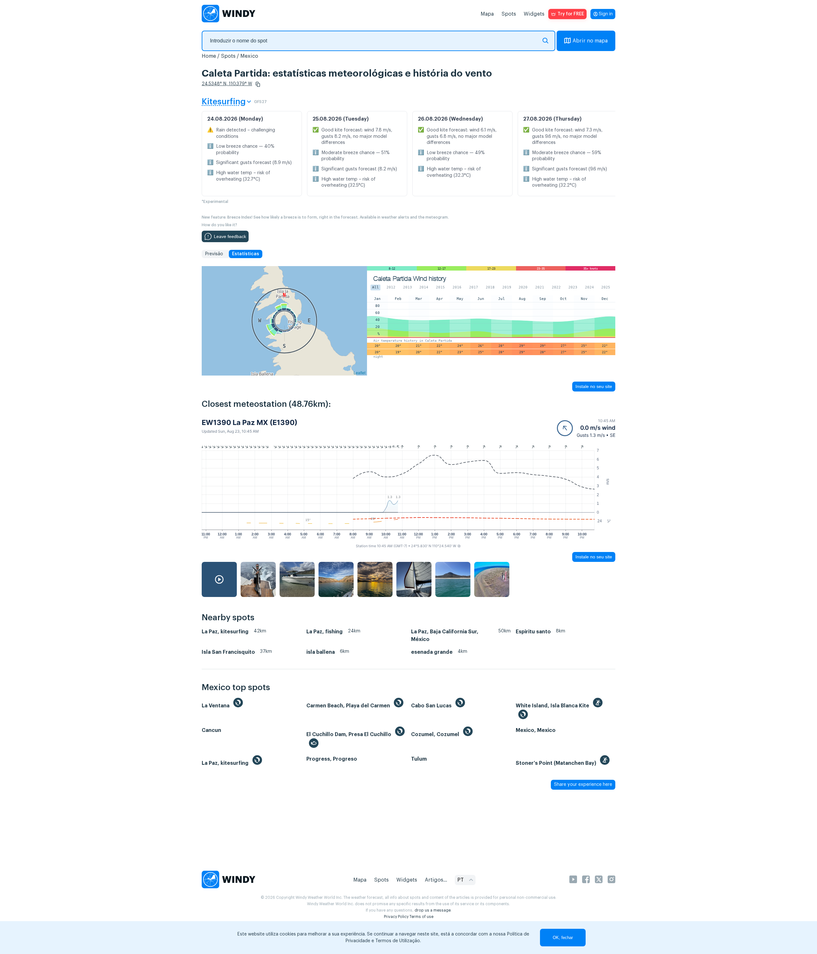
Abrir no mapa (590, 40)
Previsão (214, 254)
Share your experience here (583, 784)
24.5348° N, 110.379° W (227, 84)
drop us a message (433, 910)
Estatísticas (245, 254)
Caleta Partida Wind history (409, 278)
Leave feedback (230, 236)
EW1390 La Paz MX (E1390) (249, 422)
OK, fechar (563, 937)
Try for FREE (571, 14)
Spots (508, 14)
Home (209, 56)
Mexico (249, 56)
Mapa (487, 14)
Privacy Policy (396, 917)
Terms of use (421, 917)
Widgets (534, 14)
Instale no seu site (593, 386)
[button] (258, 84)
